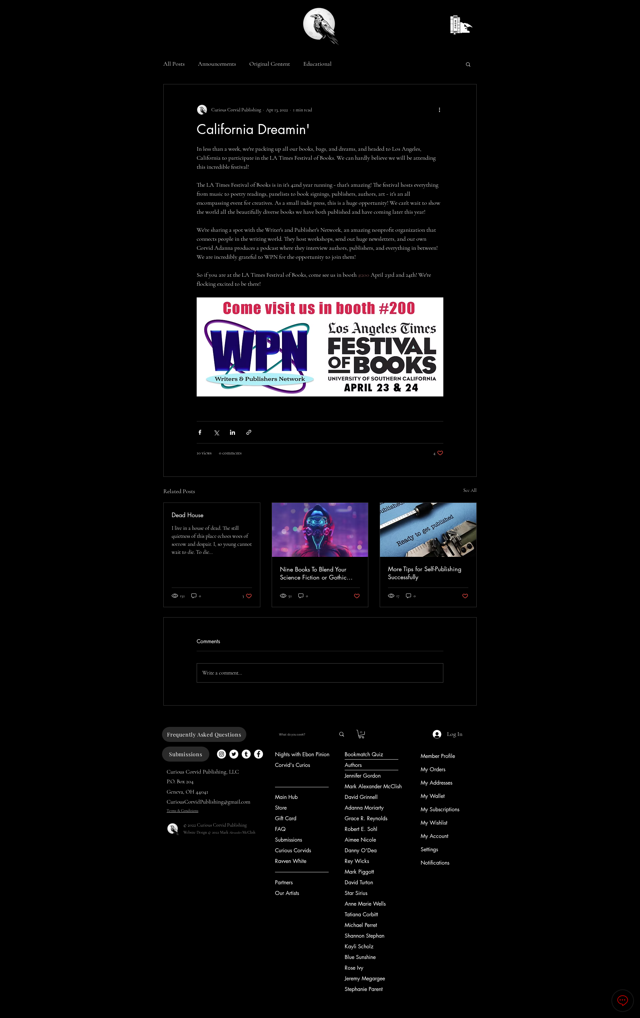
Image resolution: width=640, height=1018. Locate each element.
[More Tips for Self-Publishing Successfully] (428, 530)
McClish (248, 832)
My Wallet (433, 796)
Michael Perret (361, 925)
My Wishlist (434, 822)
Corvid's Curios (292, 765)
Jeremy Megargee (365, 978)
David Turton (359, 882)
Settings (429, 849)
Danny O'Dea (361, 850)
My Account (434, 836)
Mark (224, 832)
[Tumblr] (246, 754)
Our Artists (287, 893)
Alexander (235, 833)
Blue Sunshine (360, 957)
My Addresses (436, 782)
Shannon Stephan (364, 935)
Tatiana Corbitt (361, 914)
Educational (317, 63)
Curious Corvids (293, 850)
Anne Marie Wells (365, 903)
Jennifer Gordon (363, 775)
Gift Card (285, 818)
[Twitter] (233, 754)
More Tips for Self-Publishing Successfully (424, 573)
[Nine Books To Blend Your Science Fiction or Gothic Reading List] (320, 530)
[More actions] (439, 110)
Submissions (288, 839)
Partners (284, 882)
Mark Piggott (359, 871)
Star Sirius (356, 893)
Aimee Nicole (360, 839)
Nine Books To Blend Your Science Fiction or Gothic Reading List (313, 573)
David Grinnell (361, 797)
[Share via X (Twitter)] (216, 432)
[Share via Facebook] (200, 432)
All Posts (174, 63)
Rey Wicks (357, 861)
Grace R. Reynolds (366, 818)
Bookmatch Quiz (364, 754)
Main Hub (286, 797)
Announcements (217, 63)
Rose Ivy (354, 967)
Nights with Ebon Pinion (302, 754)
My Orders (433, 769)
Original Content (269, 63)
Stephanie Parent (364, 989)
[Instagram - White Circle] (221, 754)
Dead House (187, 515)
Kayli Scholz (359, 946)
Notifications (435, 862)
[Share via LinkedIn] (232, 432)
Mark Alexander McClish (373, 786)
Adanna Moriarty (364, 807)
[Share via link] (249, 432)
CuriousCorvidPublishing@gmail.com (208, 801)
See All (470, 490)
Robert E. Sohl (361, 829)
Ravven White (290, 861)
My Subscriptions (440, 809)
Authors (353, 765)
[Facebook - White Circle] (258, 754)
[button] (468, 64)
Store (281, 807)
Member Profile (438, 756)
